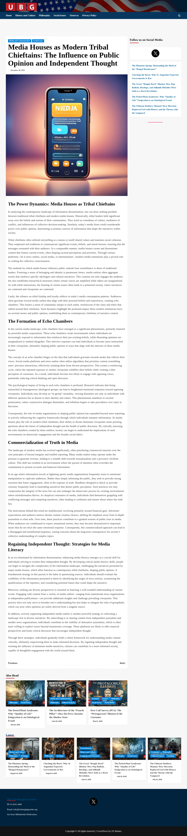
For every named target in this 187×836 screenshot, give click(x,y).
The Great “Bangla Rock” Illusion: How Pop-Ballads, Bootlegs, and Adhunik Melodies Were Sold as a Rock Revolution (154, 87)
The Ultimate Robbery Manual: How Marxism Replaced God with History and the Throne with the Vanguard (155, 109)
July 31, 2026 (86, 779)
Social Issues (60, 15)
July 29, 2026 (15, 724)
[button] (179, 15)
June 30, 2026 (57, 721)
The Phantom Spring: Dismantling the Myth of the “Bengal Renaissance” (154, 67)
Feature (105, 699)
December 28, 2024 (18, 70)
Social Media (109, 703)
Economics (155, 752)
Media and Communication (19, 41)
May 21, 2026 (97, 721)
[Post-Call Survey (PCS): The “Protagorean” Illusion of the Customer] (107, 693)
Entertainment (85, 748)
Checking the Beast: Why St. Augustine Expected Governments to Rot (155, 76)
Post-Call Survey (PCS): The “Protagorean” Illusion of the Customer (106, 714)
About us (74, 15)
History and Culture (25, 15)
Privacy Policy (89, 15)
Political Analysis (68, 703)
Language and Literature (89, 756)
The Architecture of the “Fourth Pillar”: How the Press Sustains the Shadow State (66, 714)
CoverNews (102, 831)
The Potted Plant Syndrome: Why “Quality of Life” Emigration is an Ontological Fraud (153, 98)
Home (9, 15)
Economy (95, 699)
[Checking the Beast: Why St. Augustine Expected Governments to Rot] (58, 749)
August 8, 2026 (51, 773)
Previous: (37, 663)
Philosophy (44, 15)
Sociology (24, 756)
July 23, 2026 (157, 779)
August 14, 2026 (16, 773)
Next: (96, 663)
